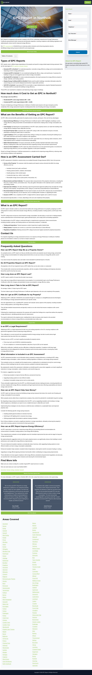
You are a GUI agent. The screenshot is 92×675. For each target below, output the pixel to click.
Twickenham (6, 590)
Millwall (34, 576)
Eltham (34, 635)
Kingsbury (5, 565)
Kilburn (4, 597)
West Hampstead (7, 599)
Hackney (34, 546)
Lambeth (34, 528)
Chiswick (5, 574)
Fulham (4, 608)
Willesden (5, 572)
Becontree (35, 642)
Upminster (35, 665)
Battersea (5, 636)
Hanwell (21, 470)
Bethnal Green (36, 548)
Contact (88, 2)
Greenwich (35, 594)
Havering (34, 661)
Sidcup (34, 645)
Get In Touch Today (32, 51)
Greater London (36, 622)
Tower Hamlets (36, 560)
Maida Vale (5, 604)
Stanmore (5, 569)
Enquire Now (32, 322)
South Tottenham (36, 534)
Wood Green (6, 659)
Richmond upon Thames (9, 579)
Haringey (5, 654)
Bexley (34, 656)
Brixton (34, 530)
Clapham (5, 657)
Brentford (5, 563)
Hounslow (5, 567)
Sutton (34, 569)
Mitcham (34, 544)
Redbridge (35, 624)
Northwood (5, 560)
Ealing (12, 470)
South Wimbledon (7, 661)
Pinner (4, 540)
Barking (34, 633)
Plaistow (34, 612)
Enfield (34, 562)
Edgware (5, 576)
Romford (34, 658)
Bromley (34, 564)
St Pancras (5, 638)
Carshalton (35, 571)
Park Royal (5, 553)
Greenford (3, 470)
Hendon (5, 581)
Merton (34, 523)
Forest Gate (35, 608)
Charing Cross (6, 643)
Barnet (4, 634)
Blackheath (35, 606)
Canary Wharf (35, 573)
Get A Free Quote (32, 513)
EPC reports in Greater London (19, 66)
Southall (17, 470)
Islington (5, 652)
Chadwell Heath (36, 649)
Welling (34, 640)
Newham (34, 617)
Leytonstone (35, 596)
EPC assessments (7, 46)
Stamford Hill (35, 532)
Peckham (34, 553)
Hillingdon (5, 549)
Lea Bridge (35, 550)
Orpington (34, 654)
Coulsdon (34, 626)
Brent (4, 583)
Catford (34, 601)
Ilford (33, 631)
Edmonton (35, 555)
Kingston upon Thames (8, 629)
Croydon (34, 603)
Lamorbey (35, 647)
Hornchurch (35, 663)
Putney (4, 615)
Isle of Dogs (35, 583)
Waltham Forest (36, 580)
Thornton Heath (36, 567)
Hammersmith (6, 588)
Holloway (5, 645)
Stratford (34, 587)
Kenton (4, 546)
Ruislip (4, 537)
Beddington (35, 585)
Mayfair (4, 631)
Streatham (35, 541)
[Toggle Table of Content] (14, 56)
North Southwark (7, 663)
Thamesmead (35, 638)
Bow (33, 557)
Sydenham (35, 589)
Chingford (34, 610)
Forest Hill (35, 578)
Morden (34, 525)
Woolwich (34, 628)
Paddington (5, 613)
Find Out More (31, 242)
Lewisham (35, 599)
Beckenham (35, 619)
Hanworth (5, 602)
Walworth (34, 537)
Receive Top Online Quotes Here (32, 201)
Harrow (8, 470)
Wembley (5, 542)
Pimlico (4, 641)
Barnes (4, 595)
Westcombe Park (36, 615)
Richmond (5, 585)
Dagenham (35, 651)
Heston (4, 556)
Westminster (6, 647)
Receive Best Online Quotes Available (32, 110)
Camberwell (35, 539)
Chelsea (5, 620)
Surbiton (5, 650)
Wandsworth (6, 627)
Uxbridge (5, 558)
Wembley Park (6, 551)
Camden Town (6, 622)
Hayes (4, 544)
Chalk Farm (6, 618)
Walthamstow (35, 592)
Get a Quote (31, 26)
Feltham (5, 592)
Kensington (5, 606)
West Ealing (6, 535)
